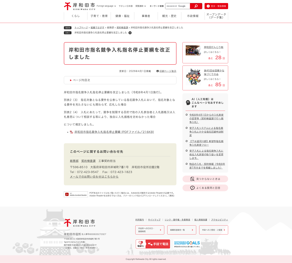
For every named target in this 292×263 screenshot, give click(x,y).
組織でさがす (97, 27)
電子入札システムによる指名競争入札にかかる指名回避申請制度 (206, 132)
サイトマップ (154, 220)
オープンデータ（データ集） (216, 16)
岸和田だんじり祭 (213, 47)
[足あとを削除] (130, 33)
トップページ (81, 27)
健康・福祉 (122, 16)
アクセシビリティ (219, 220)
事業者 (146, 16)
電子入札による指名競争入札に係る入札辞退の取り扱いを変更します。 (206, 154)
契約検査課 (122, 27)
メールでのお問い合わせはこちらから (94, 176)
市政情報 (193, 16)
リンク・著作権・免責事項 (177, 220)
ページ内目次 (81, 80)
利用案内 (139, 220)
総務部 (74, 160)
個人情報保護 (200, 220)
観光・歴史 (169, 16)
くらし (75, 16)
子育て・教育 (99, 16)
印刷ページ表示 (168, 71)
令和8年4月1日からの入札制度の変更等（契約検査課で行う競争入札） (206, 118)
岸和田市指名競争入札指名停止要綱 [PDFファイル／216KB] (114, 132)
